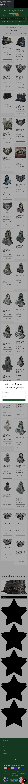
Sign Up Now (14, 400)
